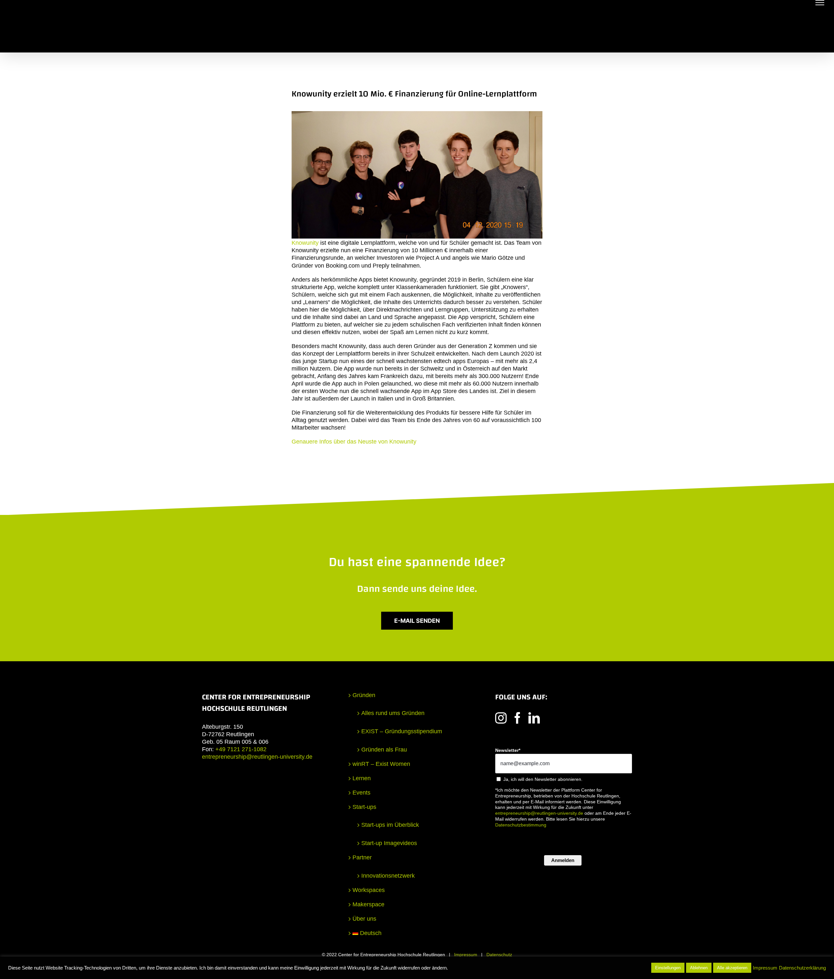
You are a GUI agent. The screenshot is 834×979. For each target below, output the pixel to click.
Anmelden (562, 860)
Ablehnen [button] (699, 967)
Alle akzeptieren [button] (732, 967)
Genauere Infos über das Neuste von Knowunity (354, 441)
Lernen (361, 778)
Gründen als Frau (384, 749)
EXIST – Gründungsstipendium (401, 731)
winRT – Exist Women (381, 764)
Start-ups (364, 807)
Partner (362, 857)
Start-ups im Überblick (390, 825)
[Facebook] (517, 717)
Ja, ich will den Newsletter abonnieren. (542, 779)
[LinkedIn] (534, 717)
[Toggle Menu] (819, 2)
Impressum (465, 954)
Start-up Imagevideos (389, 843)
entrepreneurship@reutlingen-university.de (257, 756)
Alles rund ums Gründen (392, 713)
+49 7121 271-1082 (240, 749)
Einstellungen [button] (668, 967)
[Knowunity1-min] (417, 114)
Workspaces (368, 890)
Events (361, 792)
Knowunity (305, 243)
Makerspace (368, 904)
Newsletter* (507, 750)
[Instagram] (501, 717)
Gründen (363, 695)
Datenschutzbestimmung (520, 824)
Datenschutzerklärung (802, 968)
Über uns (364, 918)
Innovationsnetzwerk (388, 875)
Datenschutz (499, 954)
